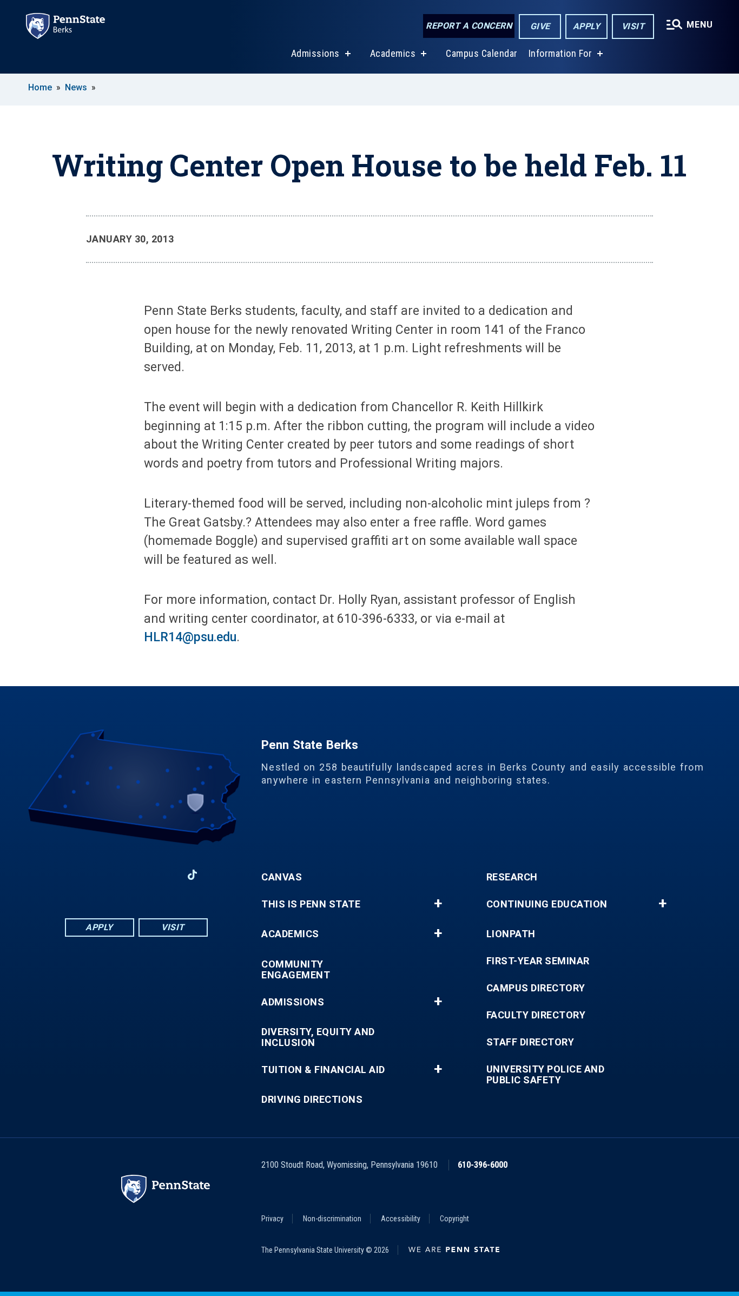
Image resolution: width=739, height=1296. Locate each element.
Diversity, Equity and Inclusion (318, 1037)
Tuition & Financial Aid (323, 1069)
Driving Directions (311, 1099)
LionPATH (511, 934)
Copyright (454, 1218)
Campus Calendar (482, 53)
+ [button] (438, 903)
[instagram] (163, 875)
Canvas (281, 877)
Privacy (272, 1218)
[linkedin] (107, 875)
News (76, 87)
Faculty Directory (536, 1015)
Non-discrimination (332, 1218)
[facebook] (79, 875)
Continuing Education (547, 904)
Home (40, 87)
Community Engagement (295, 970)
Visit (633, 26)
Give (540, 26)
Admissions (315, 53)
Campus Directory (535, 988)
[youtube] (135, 875)
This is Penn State (310, 904)
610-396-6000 (482, 1165)
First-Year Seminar (538, 961)
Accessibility (400, 1218)
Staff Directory (530, 1042)
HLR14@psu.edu (190, 637)
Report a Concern (469, 26)
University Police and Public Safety (545, 1075)
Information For (560, 53)
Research (512, 877)
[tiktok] (192, 875)
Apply (587, 26)
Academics (393, 53)
